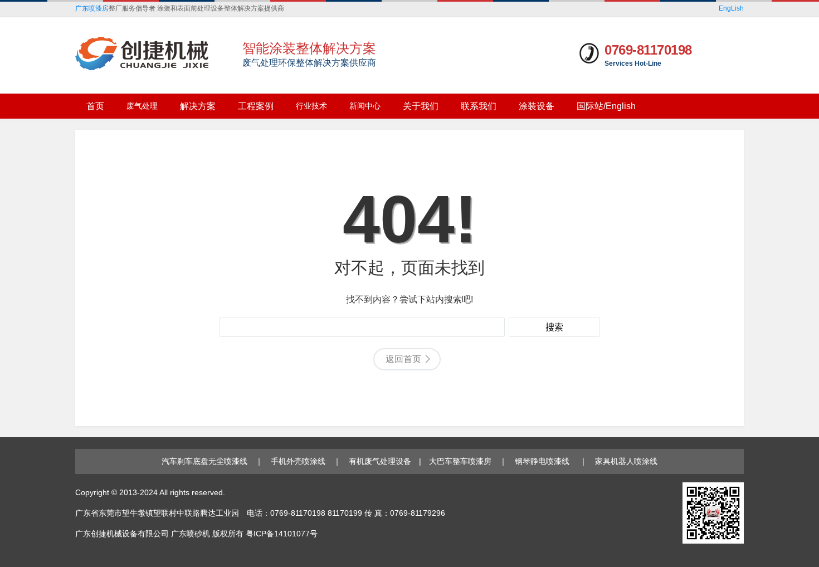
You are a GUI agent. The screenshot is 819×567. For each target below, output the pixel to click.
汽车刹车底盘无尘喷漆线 (204, 461)
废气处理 (142, 105)
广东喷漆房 (92, 8)
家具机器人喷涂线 (626, 461)
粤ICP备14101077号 (282, 533)
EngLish (731, 8)
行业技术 (311, 105)
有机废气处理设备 (380, 461)
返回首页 (403, 359)
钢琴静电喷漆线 (543, 461)
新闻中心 (365, 105)
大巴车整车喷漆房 (460, 461)
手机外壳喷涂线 (298, 461)
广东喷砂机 (190, 533)
